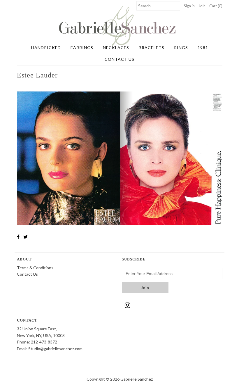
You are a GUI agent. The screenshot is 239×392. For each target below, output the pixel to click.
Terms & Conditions (35, 267)
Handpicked (46, 47)
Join (201, 6)
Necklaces (116, 47)
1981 (203, 47)
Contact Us (119, 59)
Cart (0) (215, 6)
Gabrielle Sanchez (136, 379)
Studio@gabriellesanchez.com (55, 348)
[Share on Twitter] (25, 236)
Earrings (82, 47)
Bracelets (151, 47)
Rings (181, 47)
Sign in (189, 6)
